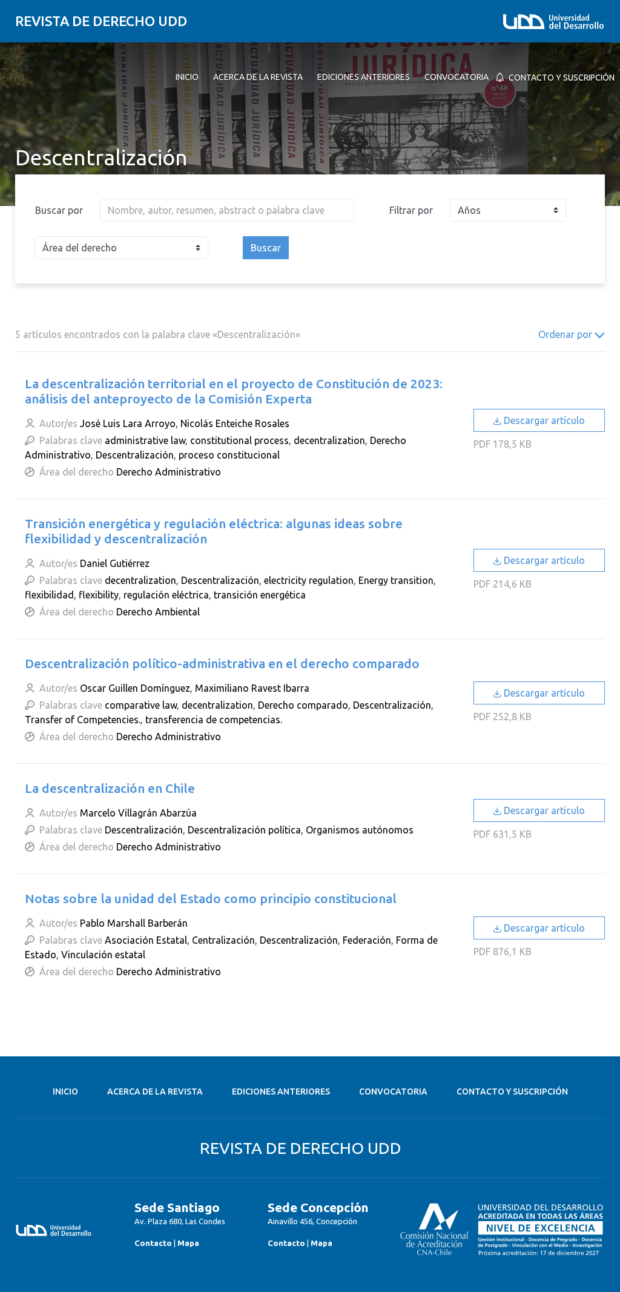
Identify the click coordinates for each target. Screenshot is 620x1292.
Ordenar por (566, 334)
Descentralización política (244, 829)
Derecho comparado (303, 705)
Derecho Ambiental (158, 611)
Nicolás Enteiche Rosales (234, 423)
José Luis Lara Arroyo (128, 423)
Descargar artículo (543, 420)
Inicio (65, 1091)
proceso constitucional (229, 454)
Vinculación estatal (103, 954)
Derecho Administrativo (168, 471)
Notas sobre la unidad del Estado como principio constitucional (211, 899)
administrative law (145, 440)
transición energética (260, 594)
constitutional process (239, 440)
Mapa (188, 1243)
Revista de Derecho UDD (101, 20)
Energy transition (396, 580)
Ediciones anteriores (281, 1091)
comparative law (141, 705)
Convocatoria (393, 1091)
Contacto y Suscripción (512, 1091)
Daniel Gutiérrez (115, 563)
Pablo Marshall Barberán (134, 923)
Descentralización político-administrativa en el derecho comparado (222, 664)
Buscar (266, 247)
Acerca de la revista (155, 1091)
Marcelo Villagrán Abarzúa (138, 812)
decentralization (329, 440)
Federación (367, 940)
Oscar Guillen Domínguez (135, 688)
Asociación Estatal (146, 940)
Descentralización (135, 454)
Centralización (223, 940)
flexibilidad (49, 594)
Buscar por (59, 210)
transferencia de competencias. (213, 719)
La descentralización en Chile (110, 788)
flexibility (99, 594)
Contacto (153, 1243)
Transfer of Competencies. (82, 719)
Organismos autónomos (360, 829)
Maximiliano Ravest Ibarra (252, 688)
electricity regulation (309, 580)
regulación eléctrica (166, 594)
